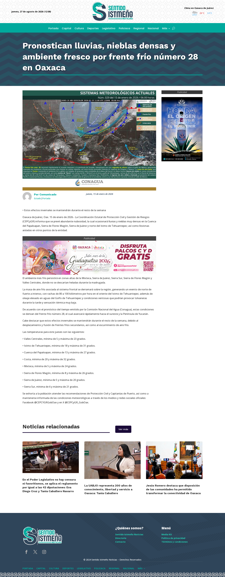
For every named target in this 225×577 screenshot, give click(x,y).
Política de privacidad (173, 538)
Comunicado (47, 194)
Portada (53, 28)
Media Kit (166, 534)
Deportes (93, 28)
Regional (138, 28)
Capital (66, 28)
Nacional (153, 28)
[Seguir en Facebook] (26, 552)
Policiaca (124, 28)
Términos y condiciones (174, 541)
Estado (37, 198)
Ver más (123, 429)
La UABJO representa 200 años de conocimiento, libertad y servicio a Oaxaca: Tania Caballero (108, 489)
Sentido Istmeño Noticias (129, 534)
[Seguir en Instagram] (44, 552)
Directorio (120, 538)
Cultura (79, 28)
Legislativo (108, 28)
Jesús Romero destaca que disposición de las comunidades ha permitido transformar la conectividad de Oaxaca (173, 489)
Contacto (120, 541)
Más (164, 28)
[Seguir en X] (35, 552)
